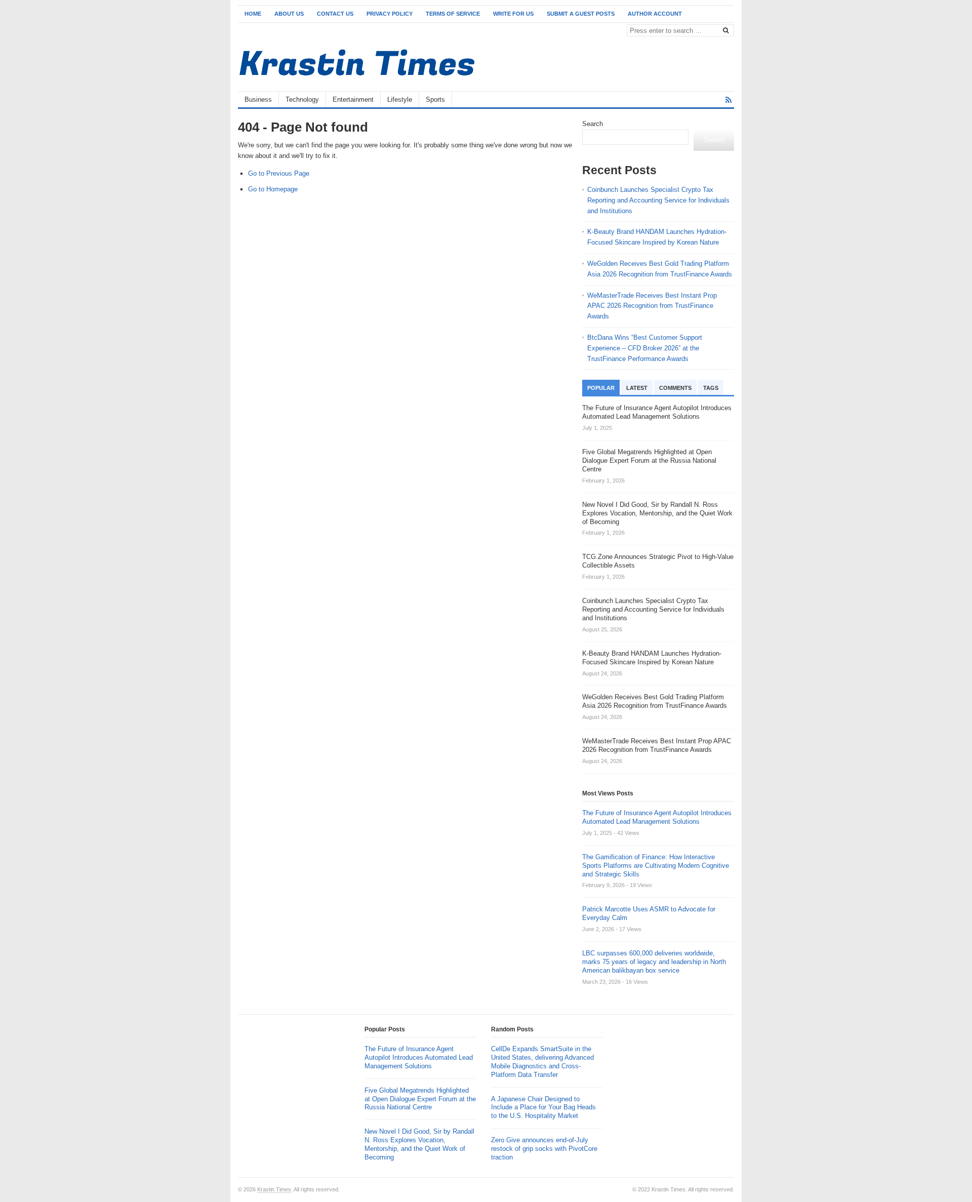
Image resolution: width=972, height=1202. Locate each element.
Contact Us (335, 14)
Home (253, 14)
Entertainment (353, 99)
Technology (302, 99)
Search (592, 124)
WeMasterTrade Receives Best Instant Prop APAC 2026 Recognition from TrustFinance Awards (652, 306)
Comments (675, 388)
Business (258, 99)
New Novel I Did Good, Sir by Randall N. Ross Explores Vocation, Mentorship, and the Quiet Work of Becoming (419, 1144)
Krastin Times (274, 1189)
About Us (289, 14)
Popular (601, 388)
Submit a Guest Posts (581, 14)
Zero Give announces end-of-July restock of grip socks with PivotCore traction (544, 1148)
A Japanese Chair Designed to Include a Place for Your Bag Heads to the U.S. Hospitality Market (543, 1107)
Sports (435, 99)
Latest (636, 388)
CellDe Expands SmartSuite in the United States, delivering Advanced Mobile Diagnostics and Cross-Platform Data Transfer (542, 1061)
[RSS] (728, 100)
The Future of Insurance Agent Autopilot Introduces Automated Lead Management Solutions (657, 817)
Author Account (655, 14)
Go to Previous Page (278, 173)
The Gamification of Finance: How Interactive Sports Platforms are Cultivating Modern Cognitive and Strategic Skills (655, 865)
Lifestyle (399, 99)
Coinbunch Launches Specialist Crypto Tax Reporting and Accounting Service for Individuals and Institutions (658, 200)
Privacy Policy (390, 14)
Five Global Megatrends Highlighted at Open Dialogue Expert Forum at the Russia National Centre (420, 1099)
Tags (710, 388)
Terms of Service (453, 14)
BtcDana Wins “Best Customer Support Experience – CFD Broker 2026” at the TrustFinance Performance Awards (644, 348)
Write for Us (513, 14)
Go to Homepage (273, 189)
